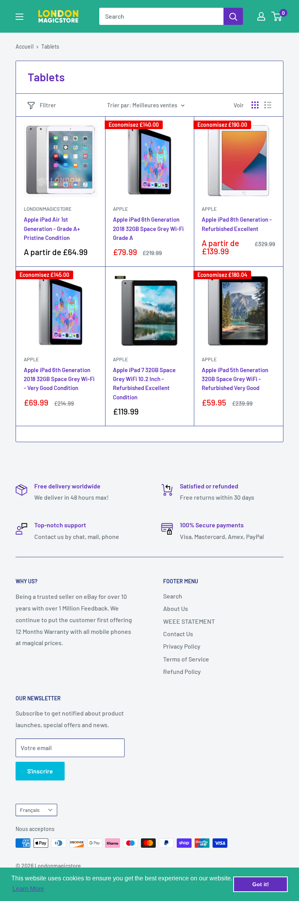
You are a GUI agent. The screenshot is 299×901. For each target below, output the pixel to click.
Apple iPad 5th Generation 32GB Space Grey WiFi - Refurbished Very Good (235, 379)
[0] (277, 16)
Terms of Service (186, 659)
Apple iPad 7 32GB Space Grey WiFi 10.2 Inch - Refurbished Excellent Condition (144, 383)
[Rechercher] (233, 16)
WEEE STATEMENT (189, 621)
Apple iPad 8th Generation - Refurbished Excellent (237, 224)
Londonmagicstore (48, 209)
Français (30, 810)
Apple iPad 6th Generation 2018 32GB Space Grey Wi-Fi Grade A (148, 228)
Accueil (24, 46)
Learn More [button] (28, 888)
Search (172, 596)
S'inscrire (40, 771)
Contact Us (178, 633)
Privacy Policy (182, 646)
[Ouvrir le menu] (19, 17)
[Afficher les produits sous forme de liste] (267, 104)
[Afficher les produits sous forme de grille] (255, 104)
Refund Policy (182, 671)
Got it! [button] (260, 884)
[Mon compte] (261, 16)
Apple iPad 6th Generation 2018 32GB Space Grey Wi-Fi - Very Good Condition (59, 379)
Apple (120, 209)
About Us (175, 608)
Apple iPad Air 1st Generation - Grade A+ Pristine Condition (52, 228)
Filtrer (48, 104)
